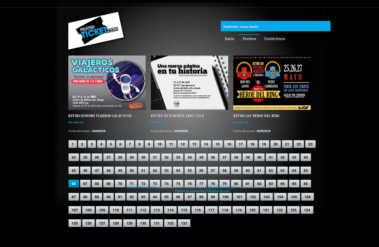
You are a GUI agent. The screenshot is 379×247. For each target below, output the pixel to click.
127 (102, 223)
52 (155, 170)
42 (283, 157)
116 (198, 209)
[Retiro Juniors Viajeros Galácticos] (107, 108)
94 (155, 196)
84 (283, 183)
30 (143, 157)
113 (157, 209)
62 (271, 170)
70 (120, 183)
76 (190, 183)
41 (271, 157)
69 (108, 183)
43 (294, 157)
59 (236, 170)
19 (264, 143)
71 (132, 183)
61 (259, 170)
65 (306, 170)
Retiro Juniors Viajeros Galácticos (99, 116)
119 (239, 209)
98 (201, 196)
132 (170, 223)
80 (236, 183)
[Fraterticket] (97, 44)
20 (276, 143)
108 (88, 209)
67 (85, 183)
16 (229, 143)
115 (184, 209)
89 (97, 196)
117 (211, 209)
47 (97, 170)
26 (97, 157)
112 (143, 209)
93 (143, 196)
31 (155, 157)
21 (287, 143)
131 (157, 223)
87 (74, 196)
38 (236, 157)
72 (143, 183)
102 (253, 196)
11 (171, 143)
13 (194, 143)
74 (166, 183)
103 (266, 196)
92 (132, 196)
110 (116, 209)
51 (143, 170)
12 (183, 143)
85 (294, 183)
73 (155, 183)
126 (88, 223)
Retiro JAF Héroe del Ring (256, 116)
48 (108, 170)
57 (213, 170)
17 (241, 143)
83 (271, 183)
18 (252, 143)
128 (116, 223)
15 (218, 143)
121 (266, 209)
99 (213, 196)
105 (294, 196)
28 (120, 157)
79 (225, 183)
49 (120, 170)
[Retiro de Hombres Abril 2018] (189, 108)
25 (85, 157)
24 (74, 157)
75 (178, 183)
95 (166, 196)
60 (248, 170)
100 (226, 196)
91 (120, 196)
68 (97, 183)
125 (75, 223)
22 (299, 143)
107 (75, 209)
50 (132, 170)
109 (102, 209)
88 (85, 196)
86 (306, 183)
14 (206, 143)
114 (170, 209)
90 (108, 196)
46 (85, 170)
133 (184, 223)
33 (178, 157)
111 (129, 209)
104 (280, 196)
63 (283, 170)
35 (201, 157)
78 (213, 183)
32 (166, 157)
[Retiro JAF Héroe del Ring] (272, 108)
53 (166, 170)
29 (132, 157)
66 (74, 183)
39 (248, 157)
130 (143, 223)
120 (252, 209)
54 (178, 170)
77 (201, 183)
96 (178, 196)
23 (310, 143)
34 (190, 157)
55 (190, 170)
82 (259, 183)
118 (225, 209)
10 (160, 143)
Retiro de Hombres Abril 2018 (177, 116)
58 (225, 170)
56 (201, 170)
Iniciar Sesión (249, 26)
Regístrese (231, 26)
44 (306, 157)
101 (239, 196)
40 (259, 157)
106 (307, 196)
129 (129, 223)
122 (280, 209)
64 (294, 170)
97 (190, 196)
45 (74, 170)
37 (225, 157)
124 (307, 209)
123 (293, 209)
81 (248, 183)
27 (108, 157)
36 (213, 157)
